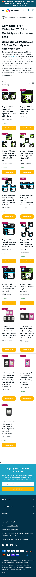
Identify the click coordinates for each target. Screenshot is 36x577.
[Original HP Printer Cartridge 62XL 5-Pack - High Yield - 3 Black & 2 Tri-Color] (27, 140)
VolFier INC (9, 560)
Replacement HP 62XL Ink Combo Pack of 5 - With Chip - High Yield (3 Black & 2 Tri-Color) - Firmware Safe (9, 332)
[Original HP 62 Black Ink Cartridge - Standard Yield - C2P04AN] (9, 229)
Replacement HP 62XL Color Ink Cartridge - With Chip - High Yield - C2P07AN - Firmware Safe (26, 379)
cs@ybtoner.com (12, 530)
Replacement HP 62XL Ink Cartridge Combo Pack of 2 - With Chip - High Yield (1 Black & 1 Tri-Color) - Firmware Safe (9, 380)
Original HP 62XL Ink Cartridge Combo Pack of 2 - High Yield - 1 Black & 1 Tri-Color (9, 111)
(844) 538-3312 (12, 526)
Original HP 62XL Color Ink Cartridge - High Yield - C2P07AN (27, 287)
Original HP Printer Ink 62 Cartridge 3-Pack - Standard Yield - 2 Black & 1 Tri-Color (9, 200)
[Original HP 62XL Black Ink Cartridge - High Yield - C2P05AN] (27, 96)
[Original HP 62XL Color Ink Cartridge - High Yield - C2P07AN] (27, 273)
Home (3, 16)
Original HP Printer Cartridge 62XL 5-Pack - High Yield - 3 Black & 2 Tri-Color (27, 155)
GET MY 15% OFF (18, 489)
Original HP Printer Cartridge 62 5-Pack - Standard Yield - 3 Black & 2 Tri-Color (27, 244)
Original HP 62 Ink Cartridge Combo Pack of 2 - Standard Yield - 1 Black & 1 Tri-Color (27, 200)
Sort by (4, 82)
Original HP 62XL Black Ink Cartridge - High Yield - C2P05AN (27, 110)
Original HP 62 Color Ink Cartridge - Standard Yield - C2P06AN (9, 287)
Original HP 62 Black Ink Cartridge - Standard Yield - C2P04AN (9, 243)
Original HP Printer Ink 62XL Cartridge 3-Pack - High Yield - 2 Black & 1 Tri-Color (9, 155)
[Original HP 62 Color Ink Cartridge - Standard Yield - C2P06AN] (9, 273)
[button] (33, 10)
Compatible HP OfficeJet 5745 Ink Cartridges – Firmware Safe (17, 18)
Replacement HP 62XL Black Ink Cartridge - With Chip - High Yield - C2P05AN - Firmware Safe (8, 427)
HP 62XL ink (13, 57)
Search (4, 572)
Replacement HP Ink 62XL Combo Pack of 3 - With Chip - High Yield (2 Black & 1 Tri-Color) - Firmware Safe (27, 332)
